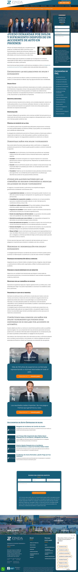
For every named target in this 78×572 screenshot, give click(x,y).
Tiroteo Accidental (60, 113)
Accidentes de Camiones (61, 84)
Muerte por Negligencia (61, 106)
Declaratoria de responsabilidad (16, 562)
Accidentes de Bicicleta (61, 81)
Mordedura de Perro (60, 102)
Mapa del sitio (14, 559)
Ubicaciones (44, 5)
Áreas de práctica (34, 542)
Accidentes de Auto (60, 77)
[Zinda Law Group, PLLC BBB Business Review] (14, 568)
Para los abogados (59, 5)
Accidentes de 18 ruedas (49, 553)
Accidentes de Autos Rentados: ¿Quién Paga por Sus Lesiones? (33, 455)
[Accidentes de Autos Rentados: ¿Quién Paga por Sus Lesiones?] (11, 458)
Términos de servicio (9, 562)
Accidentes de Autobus (61, 79)
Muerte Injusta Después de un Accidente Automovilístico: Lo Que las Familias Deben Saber (32, 446)
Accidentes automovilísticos (49, 550)
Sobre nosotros (34, 551)
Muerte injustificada (50, 556)
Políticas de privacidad (18, 559)
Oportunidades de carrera (34, 554)
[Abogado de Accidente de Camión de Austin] (11, 430)
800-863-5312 (64, 3)
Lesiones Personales (60, 99)
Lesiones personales (50, 547)
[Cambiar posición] (72, 535)
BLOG (46, 545)
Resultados (32, 545)
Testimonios (33, 547)
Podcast (32, 549)
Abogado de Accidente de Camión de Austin (30, 426)
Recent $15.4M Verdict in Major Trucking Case (39, 8)
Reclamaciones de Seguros (62, 111)
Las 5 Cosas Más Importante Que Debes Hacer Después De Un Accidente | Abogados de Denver (32, 436)
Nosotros (26, 5)
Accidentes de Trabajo (61, 88)
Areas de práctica (34, 5)
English (67, 5)
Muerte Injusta (59, 104)
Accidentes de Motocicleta (62, 86)
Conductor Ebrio (60, 95)
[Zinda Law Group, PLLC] (15, 2)
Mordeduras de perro (50, 558)
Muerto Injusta (59, 109)
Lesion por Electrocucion (61, 97)
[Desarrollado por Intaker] (68, 569)
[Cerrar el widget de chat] (74, 535)
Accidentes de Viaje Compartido (60, 92)
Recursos (50, 5)
